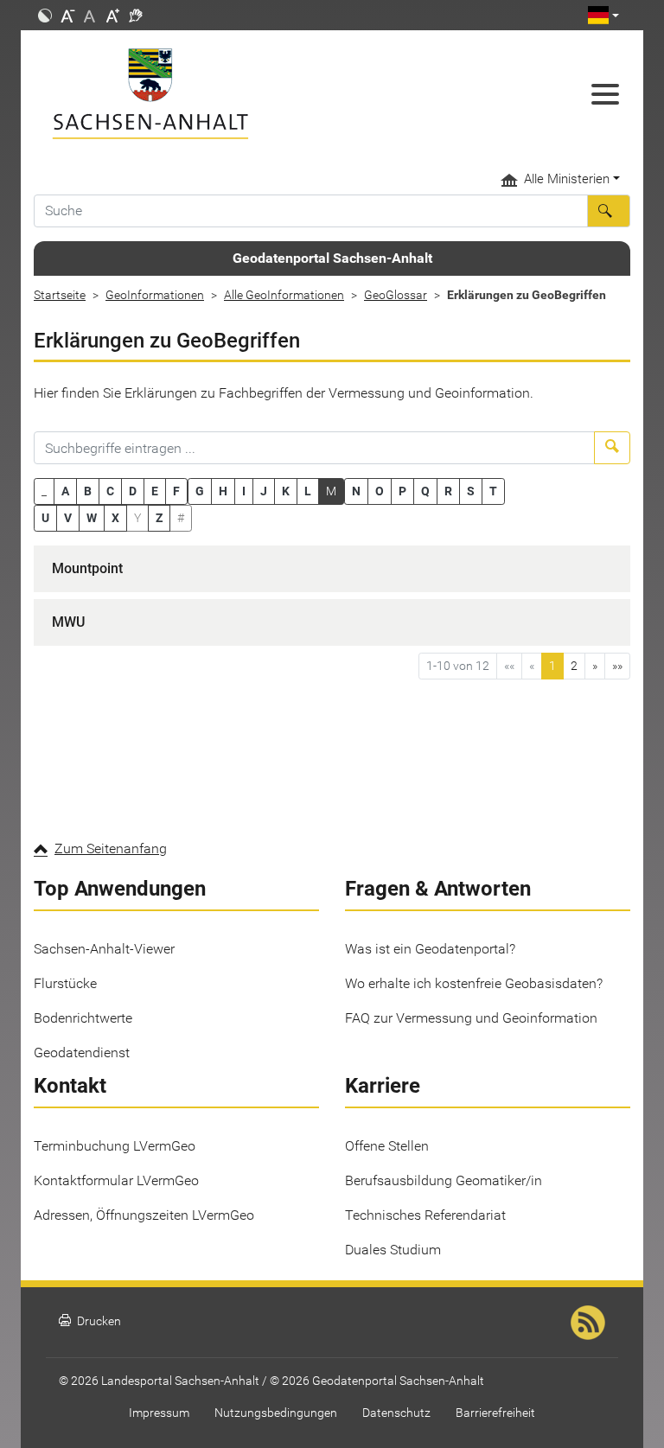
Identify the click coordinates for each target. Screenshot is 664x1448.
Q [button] (425, 491)
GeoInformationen (154, 295)
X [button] (115, 518)
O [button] (379, 491)
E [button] (154, 491)
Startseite (60, 295)
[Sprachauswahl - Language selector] (603, 15)
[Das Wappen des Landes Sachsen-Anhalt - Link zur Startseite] (254, 94)
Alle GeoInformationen (284, 295)
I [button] (244, 491)
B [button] (88, 491)
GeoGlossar (395, 295)
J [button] (263, 491)
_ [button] (44, 491)
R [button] (448, 491)
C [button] (110, 491)
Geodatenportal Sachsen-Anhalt (332, 258)
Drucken (90, 1321)
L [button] (307, 491)
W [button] (91, 518)
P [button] (402, 491)
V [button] (68, 518)
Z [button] (159, 518)
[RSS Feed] (588, 1321)
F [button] (176, 491)
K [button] (286, 491)
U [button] (45, 518)
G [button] (199, 491)
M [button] (331, 491)
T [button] (493, 491)
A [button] (65, 491)
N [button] (356, 491)
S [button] (471, 491)
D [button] (133, 491)
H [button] (223, 491)
